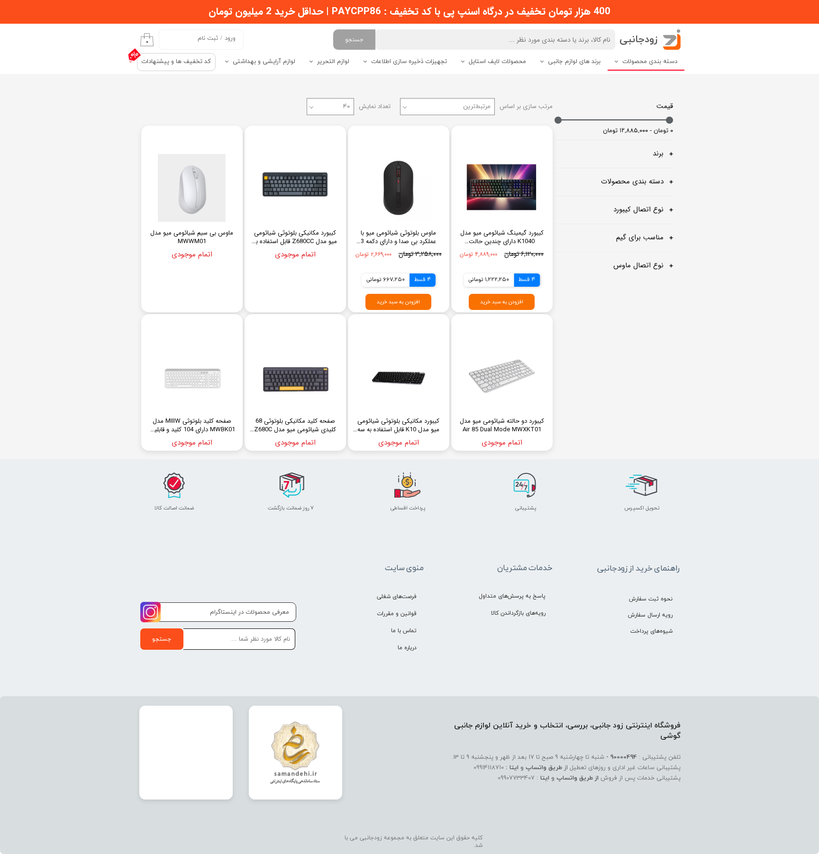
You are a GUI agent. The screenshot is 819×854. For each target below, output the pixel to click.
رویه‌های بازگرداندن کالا (518, 613)
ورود (230, 38)
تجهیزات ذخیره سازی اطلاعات (409, 61)
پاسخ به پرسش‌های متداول (512, 596)
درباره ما (407, 648)
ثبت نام (208, 38)
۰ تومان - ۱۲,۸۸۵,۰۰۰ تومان (638, 131)
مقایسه (527, 139)
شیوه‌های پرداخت (651, 631)
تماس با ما (404, 631)
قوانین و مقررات (397, 614)
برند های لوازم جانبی (574, 61)
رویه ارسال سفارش (650, 615)
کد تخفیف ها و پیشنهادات (176, 61)
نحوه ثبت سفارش (651, 599)
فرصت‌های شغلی (397, 596)
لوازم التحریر (333, 61)
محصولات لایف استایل (497, 61)
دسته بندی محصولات (649, 61)
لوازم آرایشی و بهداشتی (264, 61)
